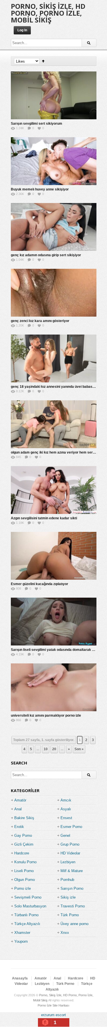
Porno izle (22, 888)
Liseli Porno (24, 871)
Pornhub (67, 880)
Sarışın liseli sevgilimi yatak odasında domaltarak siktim (56, 650)
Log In (22, 30)
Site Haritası (61, 1005)
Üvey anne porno (74, 924)
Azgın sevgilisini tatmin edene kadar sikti (44, 518)
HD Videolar (70, 853)
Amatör (20, 800)
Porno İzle (45, 1005)
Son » (79, 749)
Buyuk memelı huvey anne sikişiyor (40, 189)
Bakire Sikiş (24, 818)
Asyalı (65, 809)
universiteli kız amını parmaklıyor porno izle (46, 716)
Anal (18, 809)
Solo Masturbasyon (30, 906)
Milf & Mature (71, 871)
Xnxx (64, 932)
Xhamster (22, 932)
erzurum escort (53, 1015)
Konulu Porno (25, 862)
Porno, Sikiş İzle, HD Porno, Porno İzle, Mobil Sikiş (48, 12)
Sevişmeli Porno (27, 897)
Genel (65, 835)
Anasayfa (20, 978)
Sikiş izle (68, 897)
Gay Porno (23, 835)
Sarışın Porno (71, 888)
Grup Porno (69, 844)
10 (46, 749)
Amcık (65, 800)
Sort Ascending (43, 61)
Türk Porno (69, 915)
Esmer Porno (71, 827)
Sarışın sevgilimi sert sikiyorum (36, 124)
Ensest (66, 818)
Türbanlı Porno (26, 915)
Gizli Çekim (23, 844)
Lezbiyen (67, 862)
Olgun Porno (24, 880)
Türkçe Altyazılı (27, 924)
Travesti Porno (72, 906)
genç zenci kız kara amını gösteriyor (40, 321)
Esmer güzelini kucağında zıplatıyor (39, 584)
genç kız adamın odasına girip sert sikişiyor (46, 255)
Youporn (21, 941)
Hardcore (21, 853)
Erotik (19, 827)
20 (54, 749)
